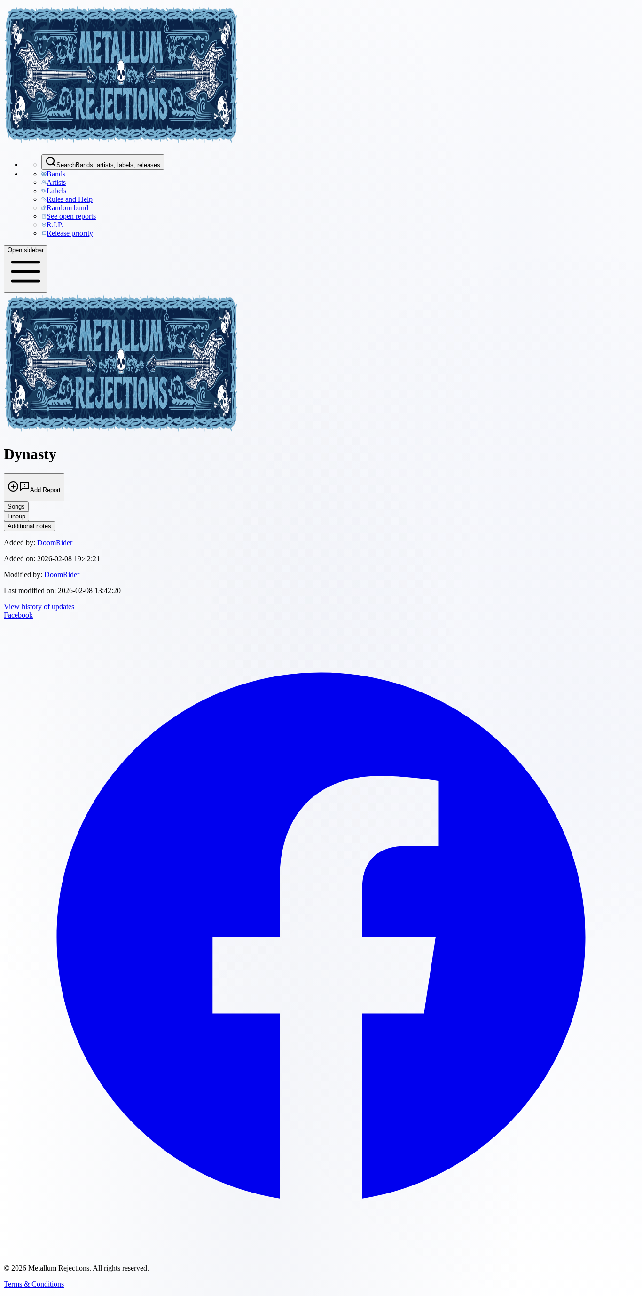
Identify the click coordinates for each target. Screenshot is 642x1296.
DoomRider (54, 543)
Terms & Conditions (34, 1284)
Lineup (16, 516)
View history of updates (39, 607)
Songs (16, 506)
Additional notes (29, 526)
